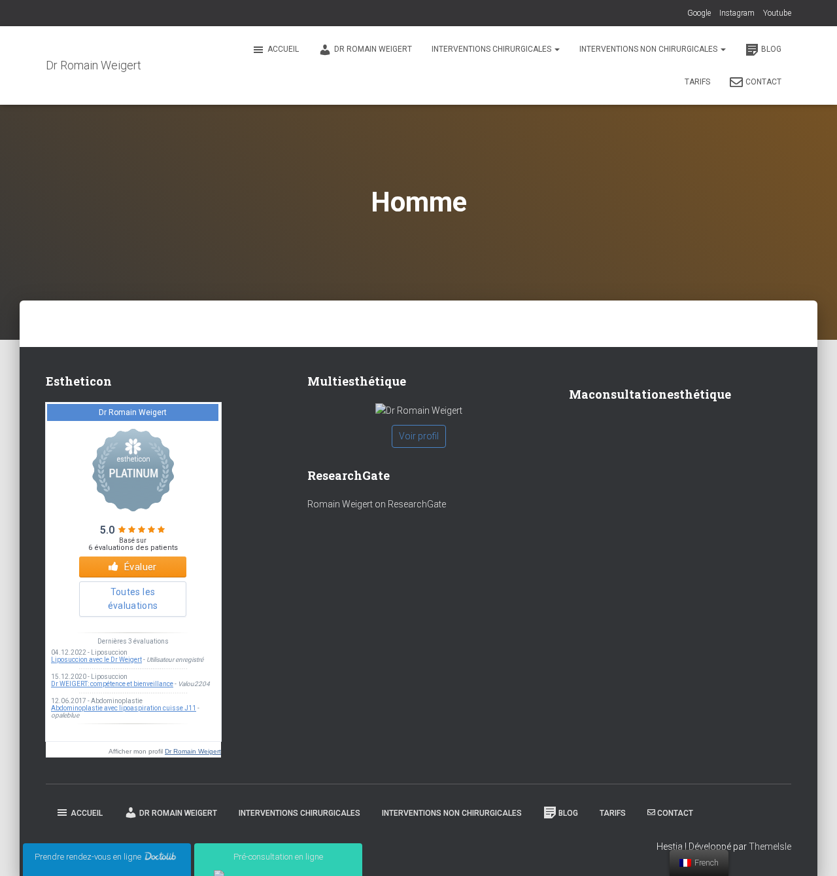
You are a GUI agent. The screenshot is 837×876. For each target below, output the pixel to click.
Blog (771, 49)
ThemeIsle (770, 846)
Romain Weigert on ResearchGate (376, 504)
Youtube (777, 13)
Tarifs (697, 81)
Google (699, 13)
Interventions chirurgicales (492, 49)
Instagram (737, 13)
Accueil (283, 49)
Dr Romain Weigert (373, 49)
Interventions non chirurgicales (649, 49)
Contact (763, 81)
